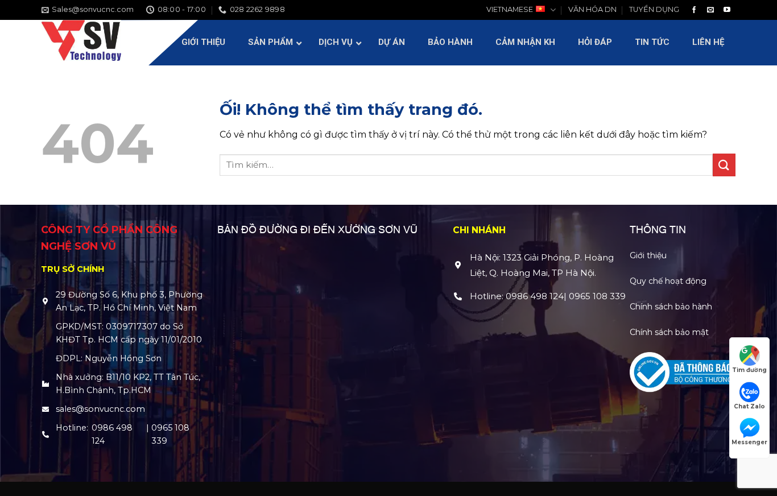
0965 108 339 (170, 434)
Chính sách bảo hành (671, 306)
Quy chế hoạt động (668, 281)
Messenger (749, 442)
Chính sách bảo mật (669, 332)
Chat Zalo (749, 406)
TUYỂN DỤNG (654, 9)
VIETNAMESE (509, 9)
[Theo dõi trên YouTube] (727, 10)
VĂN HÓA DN (592, 9)
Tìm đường (749, 370)
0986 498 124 (112, 434)
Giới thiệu (648, 255)
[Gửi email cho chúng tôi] (710, 10)
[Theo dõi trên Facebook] (694, 10)
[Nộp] (724, 165)
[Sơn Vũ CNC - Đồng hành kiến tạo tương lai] (81, 42)
